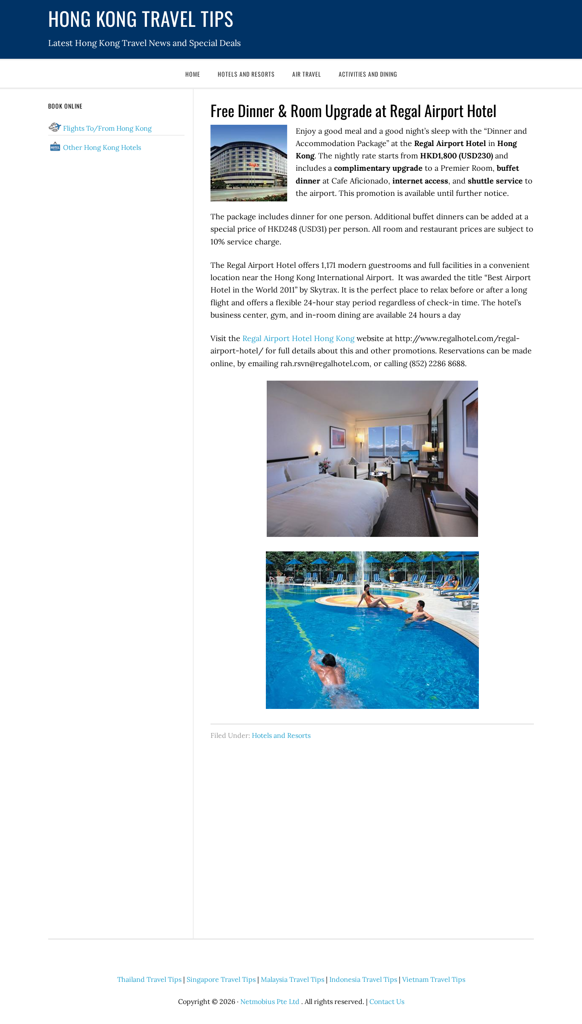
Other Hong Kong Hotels (102, 147)
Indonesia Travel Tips (363, 979)
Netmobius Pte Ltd (270, 1001)
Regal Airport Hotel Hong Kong (298, 338)
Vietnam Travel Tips (433, 979)
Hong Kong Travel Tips (140, 18)
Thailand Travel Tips (149, 979)
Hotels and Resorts (281, 735)
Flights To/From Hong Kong (107, 128)
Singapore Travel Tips (221, 979)
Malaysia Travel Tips (292, 979)
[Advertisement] (372, 834)
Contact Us (386, 1001)
